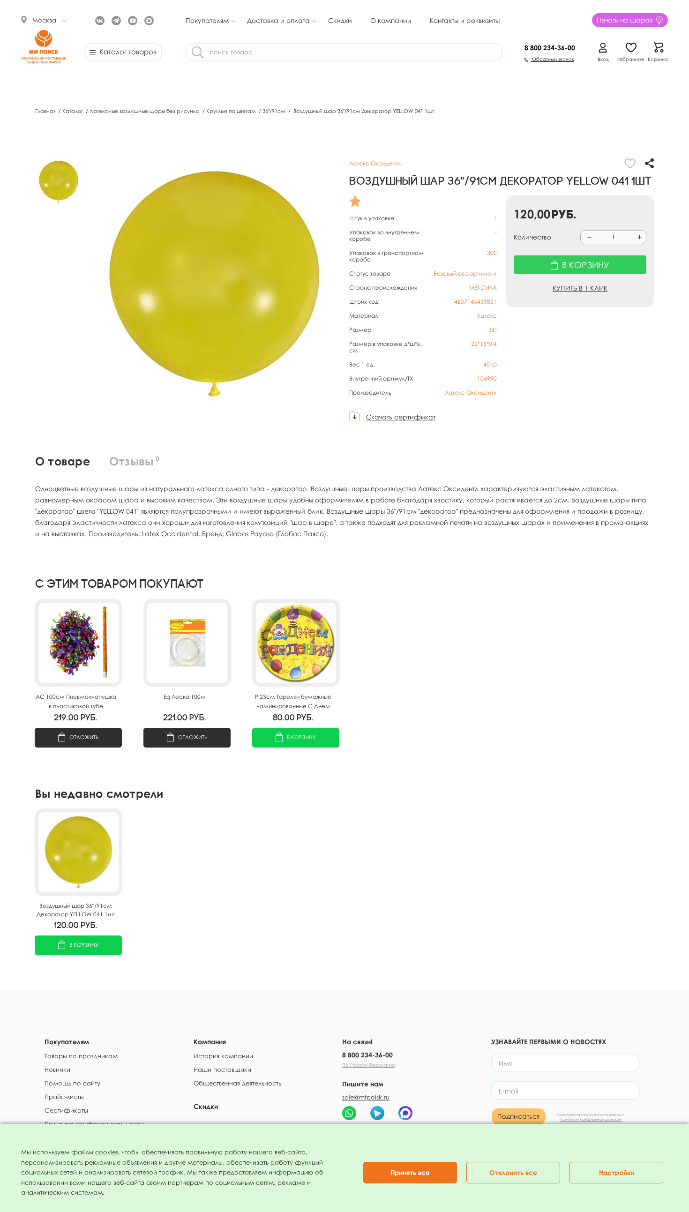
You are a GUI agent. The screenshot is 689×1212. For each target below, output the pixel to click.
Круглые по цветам (231, 111)
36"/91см (274, 111)
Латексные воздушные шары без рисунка (145, 111)
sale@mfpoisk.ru (365, 1097)
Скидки (340, 20)
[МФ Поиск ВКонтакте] (98, 20)
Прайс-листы (64, 1096)
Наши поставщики (222, 1069)
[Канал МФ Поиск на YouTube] (131, 20)
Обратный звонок (552, 59)
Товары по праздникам (81, 1056)
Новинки (57, 1069)
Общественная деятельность (237, 1083)
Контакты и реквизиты (465, 20)
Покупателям (207, 20)
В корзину (301, 737)
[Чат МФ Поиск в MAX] (405, 1113)
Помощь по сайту (72, 1083)
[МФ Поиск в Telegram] (115, 20)
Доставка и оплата (278, 20)
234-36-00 (549, 48)
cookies (106, 1152)
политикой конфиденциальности (591, 1119)
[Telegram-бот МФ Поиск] (377, 1113)
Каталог (73, 111)
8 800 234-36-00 (367, 1055)
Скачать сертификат (400, 417)
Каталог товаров (126, 51)
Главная (46, 111)
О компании (391, 20)
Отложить (84, 737)
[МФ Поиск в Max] (148, 20)
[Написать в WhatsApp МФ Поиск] (349, 1113)
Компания (210, 1042)
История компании (223, 1056)
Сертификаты (66, 1110)
